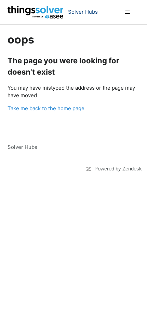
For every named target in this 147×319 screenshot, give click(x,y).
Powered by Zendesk (118, 168)
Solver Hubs (22, 147)
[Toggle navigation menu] (128, 12)
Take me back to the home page (46, 108)
